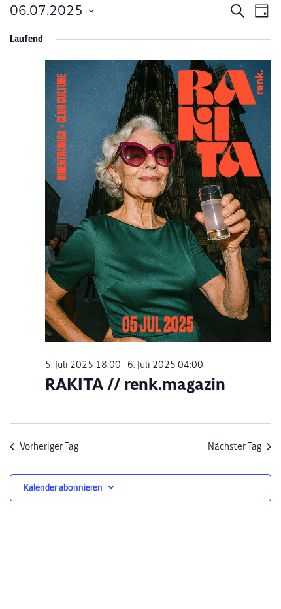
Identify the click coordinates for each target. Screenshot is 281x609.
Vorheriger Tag (49, 446)
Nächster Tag (234, 446)
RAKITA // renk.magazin (135, 384)
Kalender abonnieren (63, 487)
